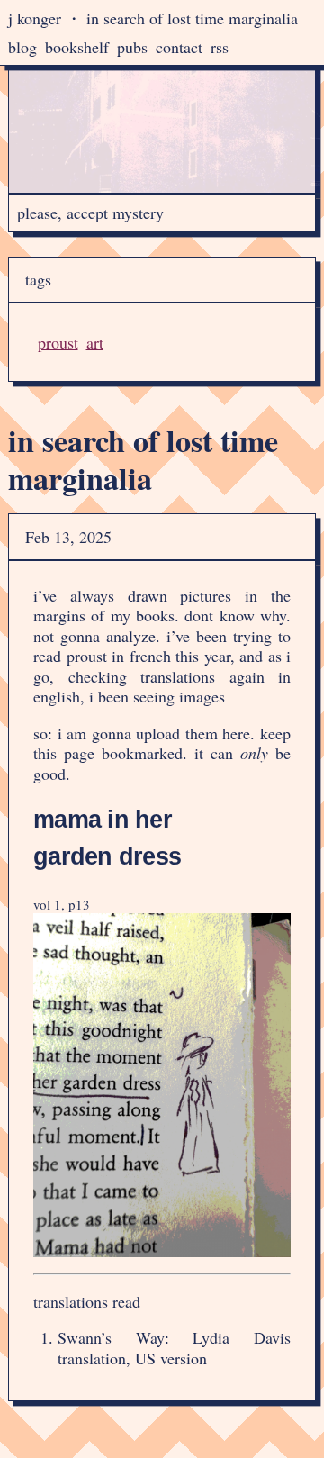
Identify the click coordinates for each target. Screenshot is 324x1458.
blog (22, 47)
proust (58, 342)
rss (220, 47)
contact (179, 47)
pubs (132, 47)
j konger (34, 18)
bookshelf (77, 47)
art (95, 342)
